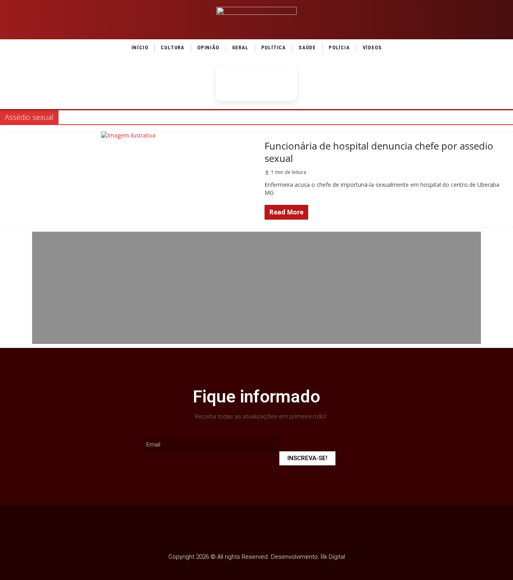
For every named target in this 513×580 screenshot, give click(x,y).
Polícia (339, 47)
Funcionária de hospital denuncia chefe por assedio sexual (379, 152)
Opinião (208, 47)
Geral (240, 47)
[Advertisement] (256, 288)
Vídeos (372, 47)
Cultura (172, 47)
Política (273, 47)
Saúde (307, 47)
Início (139, 47)
